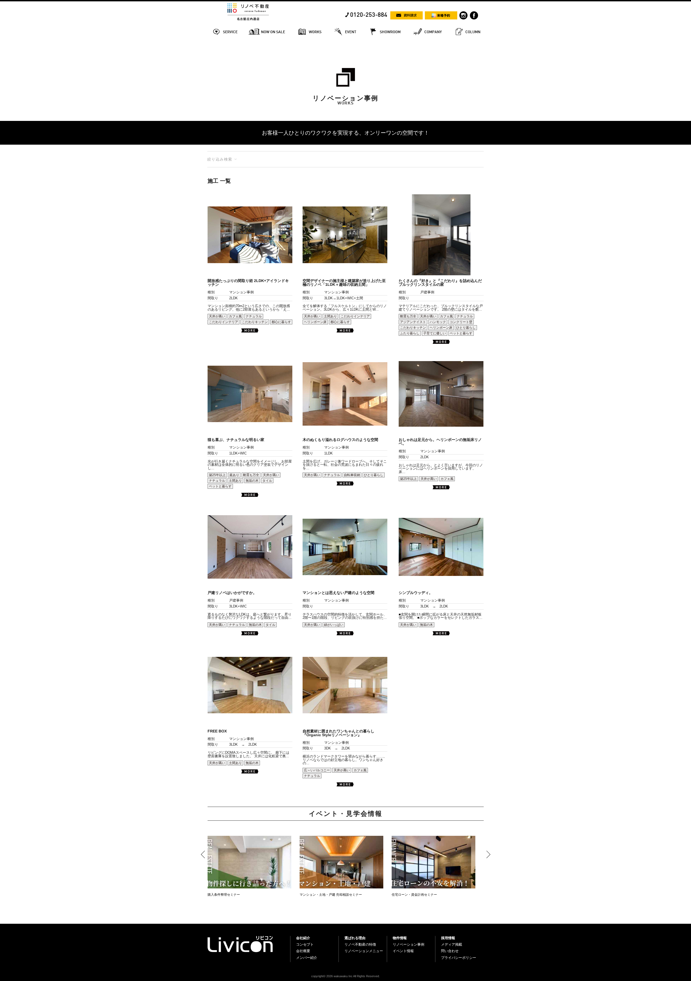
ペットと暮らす (461, 333)
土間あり (330, 316)
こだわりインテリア (223, 322)
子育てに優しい (434, 333)
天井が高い (217, 316)
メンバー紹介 (306, 957)
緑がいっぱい (333, 625)
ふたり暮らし (409, 333)
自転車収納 (352, 475)
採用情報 (448, 938)
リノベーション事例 (408, 944)
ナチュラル (254, 316)
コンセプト (305, 944)
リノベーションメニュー (363, 951)
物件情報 (400, 938)
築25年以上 (217, 475)
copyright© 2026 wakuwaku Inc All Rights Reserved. (345, 976)
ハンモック (438, 322)
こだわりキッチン (255, 322)
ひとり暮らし (466, 328)
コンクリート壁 (461, 322)
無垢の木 (252, 481)
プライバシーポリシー (458, 957)
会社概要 (303, 951)
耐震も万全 (408, 316)
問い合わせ (450, 951)
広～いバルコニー (317, 770)
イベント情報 (403, 951)
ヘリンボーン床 (315, 322)
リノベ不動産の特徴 (360, 944)
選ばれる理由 (354, 938)
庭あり (234, 475)
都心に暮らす (281, 322)
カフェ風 (235, 316)
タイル (267, 481)
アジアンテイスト (413, 322)
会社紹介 (303, 938)
